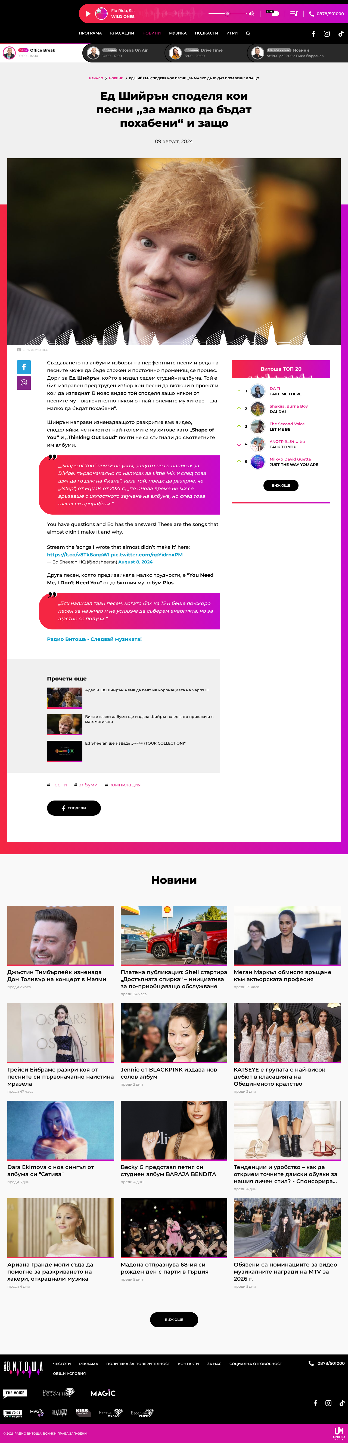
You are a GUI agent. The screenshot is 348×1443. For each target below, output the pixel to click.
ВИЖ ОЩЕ (281, 485)
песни (58, 785)
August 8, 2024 (135, 562)
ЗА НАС (214, 1364)
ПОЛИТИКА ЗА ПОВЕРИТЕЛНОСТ (138, 1364)
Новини (151, 33)
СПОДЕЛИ (75, 808)
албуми (87, 785)
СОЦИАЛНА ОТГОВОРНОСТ (255, 1364)
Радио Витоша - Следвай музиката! (94, 639)
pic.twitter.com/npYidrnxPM (147, 555)
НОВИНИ (116, 78)
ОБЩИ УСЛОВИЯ (69, 1373)
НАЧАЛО (96, 78)
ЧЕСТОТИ (62, 1364)
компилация (124, 785)
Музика (178, 33)
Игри (232, 33)
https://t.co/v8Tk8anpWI (78, 555)
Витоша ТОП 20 (281, 369)
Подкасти (206, 33)
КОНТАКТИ (188, 1364)
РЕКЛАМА (88, 1364)
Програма (90, 33)
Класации (122, 33)
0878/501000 (330, 13)
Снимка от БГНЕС (35, 350)
